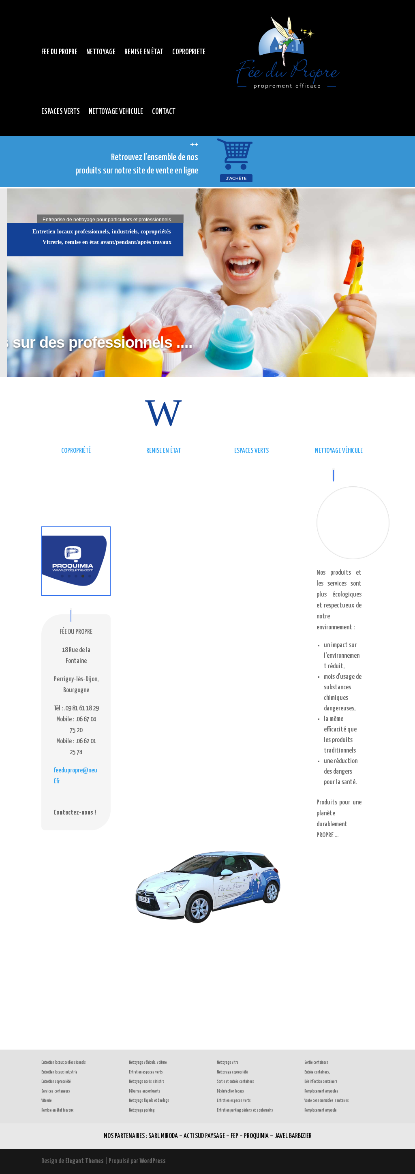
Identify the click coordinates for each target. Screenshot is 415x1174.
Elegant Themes (84, 1161)
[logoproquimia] (76, 593)
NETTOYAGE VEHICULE (116, 111)
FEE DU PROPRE (59, 52)
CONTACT (163, 111)
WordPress (152, 1161)
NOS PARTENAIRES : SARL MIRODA (141, 1136)
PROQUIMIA (256, 1136)
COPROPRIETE (188, 52)
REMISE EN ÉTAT (143, 52)
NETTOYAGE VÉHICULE (339, 450)
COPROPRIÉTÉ (76, 450)
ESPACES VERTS (60, 111)
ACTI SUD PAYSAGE (204, 1136)
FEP (234, 1136)
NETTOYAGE (101, 52)
